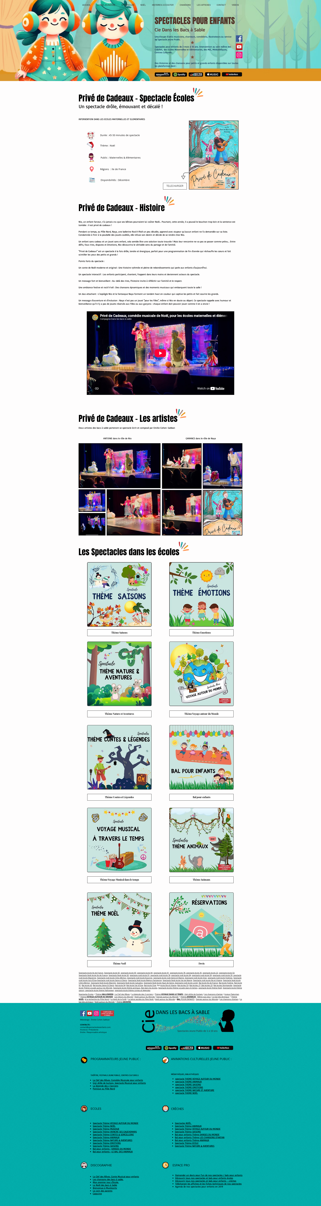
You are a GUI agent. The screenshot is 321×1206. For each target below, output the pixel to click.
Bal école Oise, (150, 985)
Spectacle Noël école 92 (119, 975)
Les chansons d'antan (213, 994)
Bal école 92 (87, 985)
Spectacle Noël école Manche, (103, 983)
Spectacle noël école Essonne (139, 978)
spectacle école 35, (194, 972)
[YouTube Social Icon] (89, 1013)
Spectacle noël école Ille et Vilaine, (208, 980)
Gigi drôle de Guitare (193, 994)
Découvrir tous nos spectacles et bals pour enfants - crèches (205, 1180)
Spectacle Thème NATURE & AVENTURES (194, 1145)
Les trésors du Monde (123, 996)
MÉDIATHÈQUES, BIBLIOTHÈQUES (185, 1074)
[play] (231, 186)
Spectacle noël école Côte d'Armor (111, 978)
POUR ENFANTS (185, 999)
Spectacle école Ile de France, (91, 972)
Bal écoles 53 (182, 985)
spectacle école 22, (211, 972)
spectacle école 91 (161, 972)
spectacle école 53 (226, 972)
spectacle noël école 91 (139, 975)
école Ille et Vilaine (168, 985)
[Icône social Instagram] (96, 1013)
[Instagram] (239, 55)
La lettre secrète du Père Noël (141, 999)
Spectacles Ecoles (86, 994)
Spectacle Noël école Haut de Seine (159, 983)
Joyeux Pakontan (231, 994)
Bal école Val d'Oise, (135, 985)
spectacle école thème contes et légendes (132, 990)
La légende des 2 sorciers (142, 994)
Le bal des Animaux (220, 996)
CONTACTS (85, 1024)
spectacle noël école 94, (181, 975)
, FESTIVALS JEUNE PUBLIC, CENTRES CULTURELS (118, 1075)
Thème (104, 994)
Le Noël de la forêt (118, 999)
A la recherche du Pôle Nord (97, 999)
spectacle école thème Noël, (210, 988)
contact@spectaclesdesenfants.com (95, 1027)
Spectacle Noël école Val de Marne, (178, 980)
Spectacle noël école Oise (195, 978)
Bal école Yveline (226, 983)
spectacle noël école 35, (223, 975)
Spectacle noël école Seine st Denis (112, 980)
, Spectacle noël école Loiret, (186, 983)
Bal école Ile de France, (208, 983)
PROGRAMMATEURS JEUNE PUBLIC (115, 1059)
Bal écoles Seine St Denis (103, 985)
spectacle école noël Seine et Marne (168, 978)
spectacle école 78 (177, 972)
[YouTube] (239, 47)
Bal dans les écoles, (149, 988)
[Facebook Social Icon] (83, 1013)
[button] (214, 155)
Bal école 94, (120, 985)
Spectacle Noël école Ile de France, (93, 975)
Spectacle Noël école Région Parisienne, (145, 980)
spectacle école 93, (129, 972)
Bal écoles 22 (206, 985)
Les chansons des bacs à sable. (108, 1179)
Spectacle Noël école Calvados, (130, 983)
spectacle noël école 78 (160, 975)
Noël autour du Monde (144, 996)
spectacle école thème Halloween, (99, 990)
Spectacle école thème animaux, (127, 988)
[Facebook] (239, 38)
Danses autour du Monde (167, 996)
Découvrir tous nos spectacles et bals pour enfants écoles (204, 1178)
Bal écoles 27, (195, 985)
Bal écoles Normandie (222, 985)
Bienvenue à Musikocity (105, 1187)
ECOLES (96, 1109)
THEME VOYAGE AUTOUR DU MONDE (203, 1078)
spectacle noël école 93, (202, 975)
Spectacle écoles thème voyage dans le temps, (178, 988)
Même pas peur (204, 996)
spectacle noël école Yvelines (220, 978)
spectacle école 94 (144, 972)
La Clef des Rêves (122, 994)
